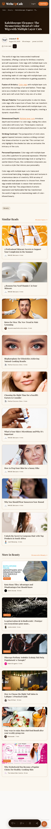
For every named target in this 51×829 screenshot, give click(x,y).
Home (4, 10)
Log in (33, 4)
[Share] (37, 823)
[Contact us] (44, 824)
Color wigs (23, 84)
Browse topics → (41, 220)
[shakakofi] (4, 40)
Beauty (10, 10)
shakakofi (12, 39)
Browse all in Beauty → (39, 555)
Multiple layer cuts (27, 118)
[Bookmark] (30, 823)
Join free (43, 4)
